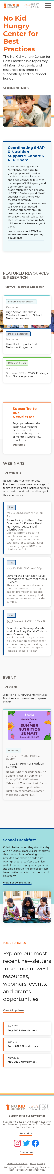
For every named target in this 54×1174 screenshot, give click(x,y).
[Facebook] (35, 1143)
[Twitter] (26, 1143)
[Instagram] (17, 1143)
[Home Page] (21, 5)
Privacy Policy (37, 1163)
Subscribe (26, 1133)
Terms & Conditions (17, 1163)
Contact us (26, 1152)
